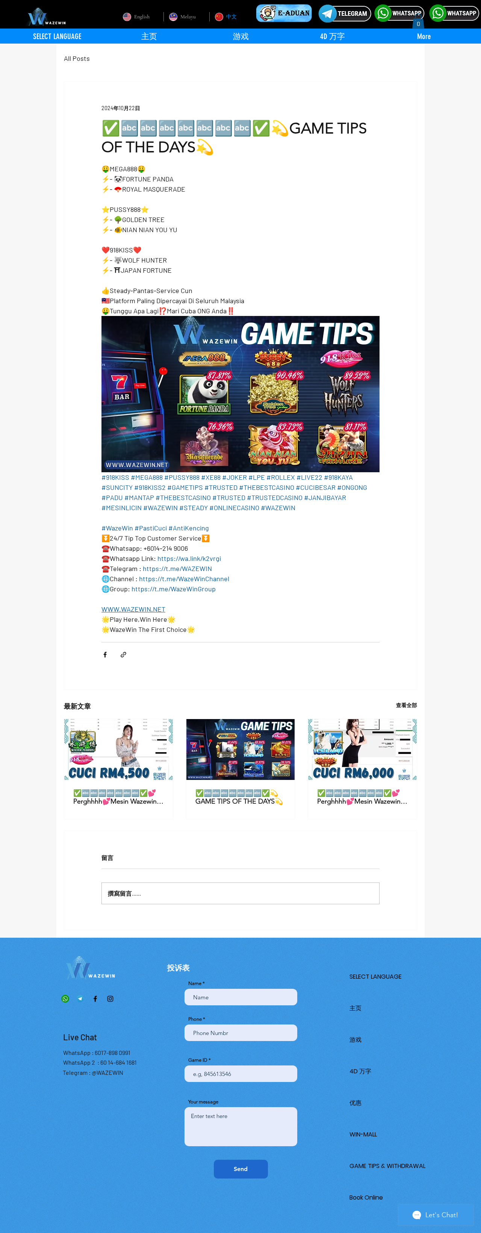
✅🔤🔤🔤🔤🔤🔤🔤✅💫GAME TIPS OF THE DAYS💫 (239, 797)
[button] (418, 21)
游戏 (355, 1039)
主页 (355, 1008)
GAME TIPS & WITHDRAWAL (387, 1166)
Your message (203, 1101)
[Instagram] (110, 999)
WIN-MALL (363, 1134)
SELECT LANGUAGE (375, 976)
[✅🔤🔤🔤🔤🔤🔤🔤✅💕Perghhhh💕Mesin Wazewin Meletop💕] (118, 749)
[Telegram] (80, 999)
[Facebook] (95, 999)
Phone (195, 1019)
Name (194, 983)
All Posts (77, 58)
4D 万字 (360, 1071)
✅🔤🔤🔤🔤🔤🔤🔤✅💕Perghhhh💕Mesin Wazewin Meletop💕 (115, 797)
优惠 (355, 1103)
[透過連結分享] (123, 654)
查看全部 (406, 705)
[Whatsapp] (65, 999)
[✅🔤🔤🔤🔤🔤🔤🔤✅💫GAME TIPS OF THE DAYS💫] (240, 749)
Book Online (366, 1197)
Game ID (197, 1060)
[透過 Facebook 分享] (105, 654)
